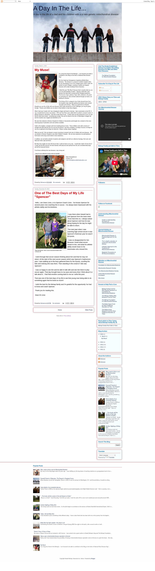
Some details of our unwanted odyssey (111, 399)
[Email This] (67, 182)
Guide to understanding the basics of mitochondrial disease (108, 221)
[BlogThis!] (69, 182)
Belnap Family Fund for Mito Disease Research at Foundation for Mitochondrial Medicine (109, 291)
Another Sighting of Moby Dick (48, 505)
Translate (111, 457)
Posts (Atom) (67, 315)
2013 (102, 344)
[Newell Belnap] (99, 207)
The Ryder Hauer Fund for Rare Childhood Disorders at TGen (108, 305)
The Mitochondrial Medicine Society (108, 271)
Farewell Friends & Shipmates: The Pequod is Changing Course (112, 386)
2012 (102, 347)
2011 (101, 349)
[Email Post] (63, 182)
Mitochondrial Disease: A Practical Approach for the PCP (109, 237)
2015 (102, 334)
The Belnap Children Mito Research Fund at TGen (109, 296)
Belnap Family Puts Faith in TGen (107, 325)
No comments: (57, 182)
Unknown (102, 359)
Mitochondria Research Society (107, 268)
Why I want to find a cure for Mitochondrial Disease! (113, 373)
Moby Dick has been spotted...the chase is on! (52, 522)
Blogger (93, 558)
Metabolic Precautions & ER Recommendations (109, 252)
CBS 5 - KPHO (102, 102)
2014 (102, 342)
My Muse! (42, 70)
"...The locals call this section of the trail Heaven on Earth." (112, 414)
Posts (102, 87)
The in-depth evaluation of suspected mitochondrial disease (109, 242)
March (104, 336)
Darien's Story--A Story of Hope (42, 531)
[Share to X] (70, 182)
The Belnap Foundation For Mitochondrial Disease (109, 300)
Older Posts (89, 310)
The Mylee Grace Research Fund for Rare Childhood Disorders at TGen (109, 312)
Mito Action (101, 278)
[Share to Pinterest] (74, 182)
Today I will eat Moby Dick (47, 514)
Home (60, 310)
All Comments (104, 90)
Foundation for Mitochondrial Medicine (109, 265)
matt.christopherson (71, 160)
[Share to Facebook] (72, 182)
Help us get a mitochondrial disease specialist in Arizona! (55, 536)
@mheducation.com (81, 160)
